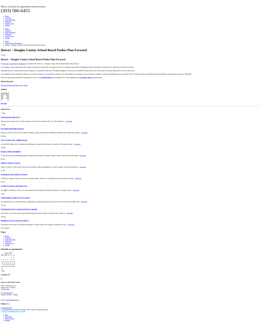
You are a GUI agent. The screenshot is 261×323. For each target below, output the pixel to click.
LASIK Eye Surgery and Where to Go (14, 186)
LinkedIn (15, 85)
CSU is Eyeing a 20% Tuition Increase (14, 140)
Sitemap (7, 320)
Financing (8, 22)
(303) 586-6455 (8, 293)
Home (7, 16)
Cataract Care (9, 23)
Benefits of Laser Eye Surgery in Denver (15, 221)
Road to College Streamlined (11, 151)
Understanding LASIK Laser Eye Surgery (15, 198)
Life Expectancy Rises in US (10, 117)
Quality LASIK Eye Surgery (10, 163)
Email (26, 85)
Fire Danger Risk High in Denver (12, 129)
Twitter (9, 85)
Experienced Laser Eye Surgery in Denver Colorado (19, 209)
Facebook (4, 85)
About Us (8, 18)
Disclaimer (8, 317)
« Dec (3, 271)
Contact (7, 25)
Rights (40, 309)
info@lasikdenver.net (12, 300)
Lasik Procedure (10, 20)
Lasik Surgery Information (17, 64)
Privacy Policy (9, 318)
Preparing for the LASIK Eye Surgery (14, 174)
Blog (6, 315)
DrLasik (5, 64)
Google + (21, 85)
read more (69, 121)
